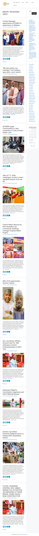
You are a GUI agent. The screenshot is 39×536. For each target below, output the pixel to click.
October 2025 (31, 80)
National (5, 61)
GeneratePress (25, 534)
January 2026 (31, 75)
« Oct (31, 145)
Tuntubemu (15, 5)
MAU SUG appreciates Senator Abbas (11, 282)
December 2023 (32, 116)
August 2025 (31, 83)
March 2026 (31, 72)
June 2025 (31, 87)
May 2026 (31, 69)
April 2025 (31, 90)
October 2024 (31, 100)
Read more (15, 56)
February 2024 (32, 113)
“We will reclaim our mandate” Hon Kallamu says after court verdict (12, 70)
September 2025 (32, 82)
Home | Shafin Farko (16, 2)
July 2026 (31, 65)
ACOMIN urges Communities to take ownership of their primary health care (13, 129)
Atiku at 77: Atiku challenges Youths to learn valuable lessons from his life (13, 178)
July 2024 (31, 104)
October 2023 (31, 119)
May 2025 (31, 88)
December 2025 (32, 77)
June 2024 (31, 106)
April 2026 (31, 70)
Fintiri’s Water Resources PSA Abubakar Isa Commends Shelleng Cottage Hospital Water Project (12, 229)
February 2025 (31, 93)
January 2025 (31, 95)
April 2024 (31, 109)
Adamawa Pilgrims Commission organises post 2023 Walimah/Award (13, 392)
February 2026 (32, 74)
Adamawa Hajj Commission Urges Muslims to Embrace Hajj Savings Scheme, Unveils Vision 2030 (32, 47)
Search (30, 11)
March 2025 (31, 91)
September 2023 (32, 121)
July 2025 (31, 85)
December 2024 (32, 96)
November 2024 (32, 98)
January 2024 (31, 114)
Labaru (32, 2)
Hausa (23, 2)
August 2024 (31, 103)
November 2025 (32, 78)
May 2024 (31, 108)
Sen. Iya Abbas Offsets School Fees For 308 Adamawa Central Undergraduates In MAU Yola (12, 345)
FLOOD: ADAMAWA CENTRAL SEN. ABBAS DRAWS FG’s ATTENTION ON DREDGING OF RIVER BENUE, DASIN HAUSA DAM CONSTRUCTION (12, 491)
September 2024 (32, 101)
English (27, 2)
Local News (5, 479)
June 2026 (31, 67)
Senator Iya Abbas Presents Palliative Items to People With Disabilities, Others (13, 435)
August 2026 (31, 64)
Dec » (34, 145)
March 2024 (31, 111)
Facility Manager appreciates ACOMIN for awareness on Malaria (12, 23)
